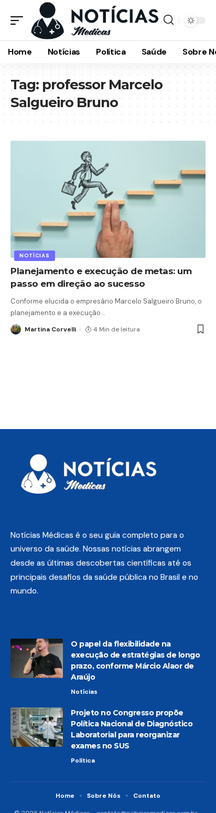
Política (83, 760)
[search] (168, 20)
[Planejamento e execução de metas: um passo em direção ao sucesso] (108, 199)
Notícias (34, 255)
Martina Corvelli (50, 329)
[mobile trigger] (19, 20)
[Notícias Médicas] (94, 20)
